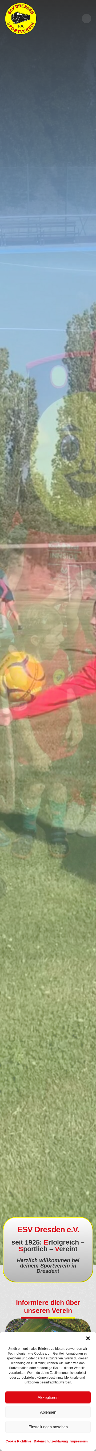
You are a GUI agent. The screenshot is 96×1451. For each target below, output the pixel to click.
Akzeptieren (48, 1397)
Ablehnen (48, 1412)
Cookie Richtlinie (18, 1441)
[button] (88, 1338)
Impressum (79, 1441)
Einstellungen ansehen (48, 1427)
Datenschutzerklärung (51, 1441)
